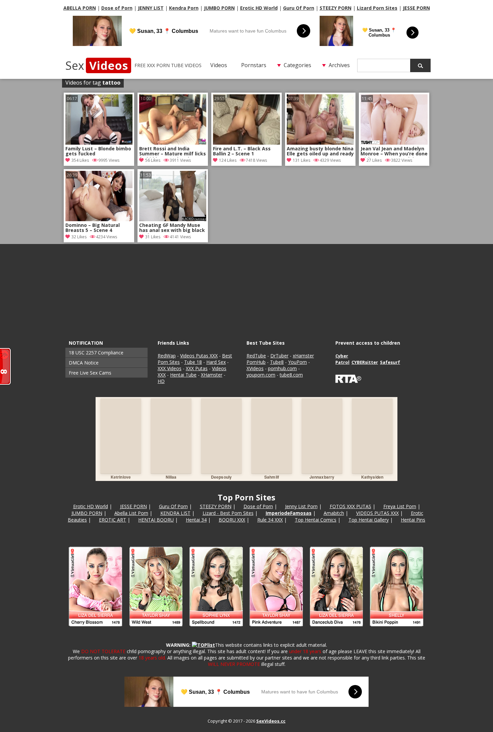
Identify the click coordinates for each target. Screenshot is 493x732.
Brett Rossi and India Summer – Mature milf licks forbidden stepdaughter (172, 151)
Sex (96, 65)
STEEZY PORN (335, 8)
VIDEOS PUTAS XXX (377, 513)
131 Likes (301, 160)
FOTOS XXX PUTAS (350, 506)
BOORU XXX (232, 520)
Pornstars (253, 65)
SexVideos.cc (270, 721)
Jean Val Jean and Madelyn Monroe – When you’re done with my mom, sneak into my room (394, 151)
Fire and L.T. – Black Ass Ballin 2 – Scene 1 (242, 151)
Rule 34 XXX (270, 520)
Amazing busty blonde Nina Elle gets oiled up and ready (320, 151)
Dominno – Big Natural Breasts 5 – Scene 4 (92, 228)
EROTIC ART (112, 520)
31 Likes (152, 237)
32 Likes (79, 237)
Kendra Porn (184, 8)
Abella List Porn (131, 513)
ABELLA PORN (79, 8)
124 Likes (227, 160)
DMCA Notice (84, 362)
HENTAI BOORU (156, 520)
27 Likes (374, 160)
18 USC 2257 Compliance (96, 352)
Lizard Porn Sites (377, 8)
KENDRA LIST (175, 513)
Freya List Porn (399, 506)
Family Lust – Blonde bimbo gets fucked (98, 151)
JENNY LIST (151, 8)
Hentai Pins (413, 520)
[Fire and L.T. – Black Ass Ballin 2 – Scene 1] (246, 143)
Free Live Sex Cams (90, 373)
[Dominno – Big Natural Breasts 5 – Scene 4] (98, 219)
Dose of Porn (116, 8)
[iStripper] (246, 629)
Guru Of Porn (298, 8)
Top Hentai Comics (315, 520)
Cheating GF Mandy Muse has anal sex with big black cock (172, 228)
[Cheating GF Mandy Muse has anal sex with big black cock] (172, 219)
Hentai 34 (196, 520)
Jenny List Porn (301, 506)
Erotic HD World (259, 8)
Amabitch (334, 513)
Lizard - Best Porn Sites (228, 513)
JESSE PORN (416, 8)
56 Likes (152, 160)
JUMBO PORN (219, 8)
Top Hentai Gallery (368, 520)
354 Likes (80, 160)
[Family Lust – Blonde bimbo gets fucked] (98, 143)
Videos (218, 65)
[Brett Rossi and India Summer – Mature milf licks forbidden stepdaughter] (172, 143)
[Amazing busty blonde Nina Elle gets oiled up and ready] (320, 143)
